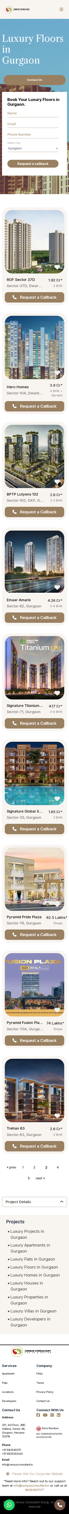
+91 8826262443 (12, 1453)
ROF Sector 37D (21, 279)
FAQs (39, 1373)
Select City (13, 142)
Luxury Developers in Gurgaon (30, 1322)
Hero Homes (18, 387)
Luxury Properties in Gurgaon (29, 1300)
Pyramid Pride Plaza (24, 917)
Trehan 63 (16, 1128)
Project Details (18, 1202)
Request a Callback (36, 297)
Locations (8, 1391)
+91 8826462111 (11, 1449)
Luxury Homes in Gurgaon (35, 1275)
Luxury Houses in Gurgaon (26, 1286)
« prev (11, 1167)
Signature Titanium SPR (27, 705)
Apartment (8, 1373)
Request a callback (32, 164)
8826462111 (33, 1490)
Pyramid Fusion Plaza (25, 1022)
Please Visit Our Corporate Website (36, 1474)
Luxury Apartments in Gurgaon (30, 1248)
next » (40, 1178)
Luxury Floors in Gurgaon (34, 1267)
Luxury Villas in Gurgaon (33, 1311)
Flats (5, 1382)
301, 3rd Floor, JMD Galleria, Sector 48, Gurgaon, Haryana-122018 (13, 1430)
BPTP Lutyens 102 (22, 494)
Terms (40, 1382)
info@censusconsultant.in (17, 1464)
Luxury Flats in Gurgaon (32, 1259)
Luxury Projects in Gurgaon (27, 1234)
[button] (61, 9)
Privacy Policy (45, 1391)
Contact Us (34, 80)
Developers (9, 1401)
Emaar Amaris (19, 600)
